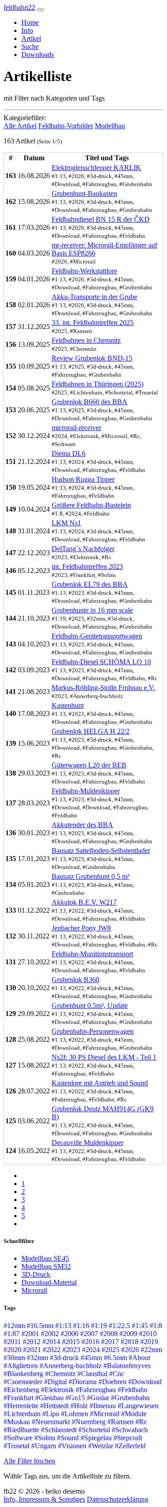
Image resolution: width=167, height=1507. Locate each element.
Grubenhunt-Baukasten (84, 193)
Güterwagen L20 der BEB (89, 765)
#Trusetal (16, 1446)
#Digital (55, 1381)
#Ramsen (120, 1422)
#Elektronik (57, 1389)
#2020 (12, 1349)
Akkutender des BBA (82, 825)
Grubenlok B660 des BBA (89, 402)
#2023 (71, 1349)
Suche (30, 46)
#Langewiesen (138, 1406)
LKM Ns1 (66, 523)
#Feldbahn (132, 1389)
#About (139, 1357)
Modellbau (110, 126)
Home (30, 22)
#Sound (68, 1438)
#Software (18, 1438)
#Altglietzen (21, 1365)
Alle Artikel (20, 126)
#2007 (89, 1333)
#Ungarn (43, 1446)
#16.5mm (40, 1325)
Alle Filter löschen (29, 1461)
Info (27, 30)
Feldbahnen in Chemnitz (86, 340)
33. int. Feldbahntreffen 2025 (93, 322)
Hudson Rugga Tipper (83, 479)
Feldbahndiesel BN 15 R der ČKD (101, 219)
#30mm (14, 1357)
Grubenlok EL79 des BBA (90, 584)
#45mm (91, 1357)
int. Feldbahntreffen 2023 (87, 566)
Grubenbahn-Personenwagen (93, 1031)
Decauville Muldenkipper (87, 1142)
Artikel (31, 38)
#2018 (129, 1341)
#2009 (128, 1333)
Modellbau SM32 (46, 1266)
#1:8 (156, 1325)
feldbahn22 (19, 7)
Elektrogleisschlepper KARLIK (96, 167)
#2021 (32, 1349)
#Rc (141, 1422)
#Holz (79, 1406)
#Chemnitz (60, 1373)
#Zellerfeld (130, 1446)
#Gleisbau (49, 1397)
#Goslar (98, 1397)
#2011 (12, 1341)
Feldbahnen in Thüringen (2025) (97, 384)
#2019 (149, 1341)
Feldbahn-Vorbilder (65, 126)
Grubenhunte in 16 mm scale (92, 610)
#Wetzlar (100, 1446)
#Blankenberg (23, 1373)
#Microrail (104, 1414)
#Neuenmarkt (51, 1422)
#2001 (30, 1333)
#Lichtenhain (22, 1414)
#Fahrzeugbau (96, 1389)
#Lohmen (74, 1414)
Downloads (37, 54)
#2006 (69, 1333)
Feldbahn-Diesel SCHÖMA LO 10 (101, 662)
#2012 (32, 1341)
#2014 (51, 1341)
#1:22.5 (119, 1325)
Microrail (34, 1290)
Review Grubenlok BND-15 (92, 358)
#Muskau (17, 1422)
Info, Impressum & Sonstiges (44, 1499)
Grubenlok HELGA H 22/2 (91, 731)
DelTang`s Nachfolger (83, 548)
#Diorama (83, 1381)
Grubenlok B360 (75, 979)
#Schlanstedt (59, 1430)
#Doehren (112, 1381)
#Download (145, 1381)
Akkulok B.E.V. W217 (84, 902)
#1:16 (81, 1325)
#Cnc (116, 1373)
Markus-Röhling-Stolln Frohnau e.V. (103, 687)
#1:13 (63, 1325)
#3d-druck (64, 1357)
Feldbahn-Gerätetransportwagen (97, 636)
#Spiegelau (96, 1438)
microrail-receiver (76, 427)
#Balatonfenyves (127, 1365)
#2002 (50, 1333)
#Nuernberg (89, 1422)
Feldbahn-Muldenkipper (86, 791)
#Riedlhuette (21, 1430)
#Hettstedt (54, 1406)
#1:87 (12, 1333)
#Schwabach (130, 1430)
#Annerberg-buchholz (71, 1365)
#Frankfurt (18, 1397)
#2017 (110, 1341)
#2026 (130, 1349)
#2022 (52, 1349)
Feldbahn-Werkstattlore (84, 271)
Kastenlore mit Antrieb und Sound (100, 1083)
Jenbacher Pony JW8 (81, 928)
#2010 (148, 1333)
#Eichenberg (21, 1389)
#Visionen (72, 1446)
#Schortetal (94, 1430)
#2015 (71, 1341)
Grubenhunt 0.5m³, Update (90, 1005)
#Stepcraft (128, 1438)
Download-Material (49, 1282)
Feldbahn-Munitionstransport (92, 954)
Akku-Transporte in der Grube (94, 297)
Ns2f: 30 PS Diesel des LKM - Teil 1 (104, 1057)
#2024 (91, 1349)
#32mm (37, 1357)
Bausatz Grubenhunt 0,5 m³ (91, 876)
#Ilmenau (103, 1406)
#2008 (109, 1333)
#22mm (151, 1349)
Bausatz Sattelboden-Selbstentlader (101, 850)
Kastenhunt (68, 705)
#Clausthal (92, 1373)
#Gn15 (75, 1397)
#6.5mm (115, 1357)
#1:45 (140, 1325)
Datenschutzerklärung (117, 1499)
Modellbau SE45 (45, 1258)
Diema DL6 (69, 453)
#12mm (14, 1325)
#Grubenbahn (130, 1397)
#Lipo (50, 1414)
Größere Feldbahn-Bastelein (91, 505)
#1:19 (99, 1325)
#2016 (90, 1341)
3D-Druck (35, 1274)
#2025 (110, 1349)
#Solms (44, 1438)
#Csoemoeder (23, 1381)
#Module (134, 1414)
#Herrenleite (21, 1406)
